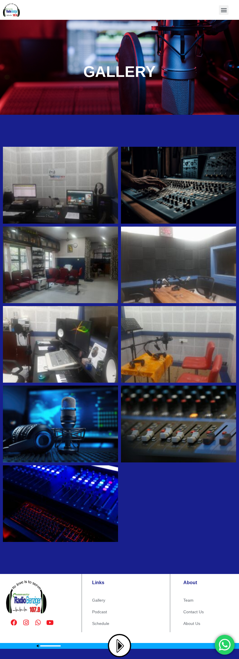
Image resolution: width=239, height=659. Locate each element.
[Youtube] (50, 622)
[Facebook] (14, 622)
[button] (224, 10)
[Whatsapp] (38, 622)
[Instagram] (26, 622)
